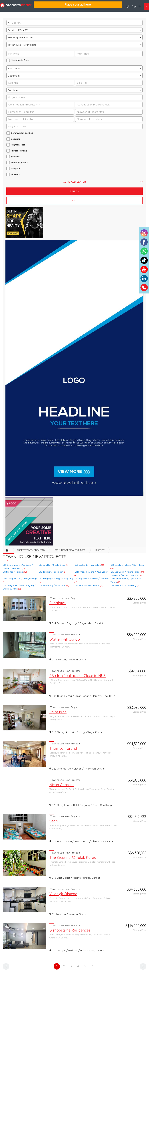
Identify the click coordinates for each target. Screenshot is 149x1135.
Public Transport (19, 162)
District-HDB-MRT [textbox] (17, 30)
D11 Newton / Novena (15, 572)
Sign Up (136, 6)
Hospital (15, 168)
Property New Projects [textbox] (20, 37)
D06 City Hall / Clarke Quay (53, 565)
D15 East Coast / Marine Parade (127, 572)
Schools (15, 156)
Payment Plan (18, 144)
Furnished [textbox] (13, 90)
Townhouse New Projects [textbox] (22, 44)
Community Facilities (22, 132)
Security (15, 138)
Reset (74, 200)
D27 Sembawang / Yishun (88, 585)
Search (74, 191)
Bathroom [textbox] (14, 75)
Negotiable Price (20, 60)
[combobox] (74, 30)
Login (127, 6)
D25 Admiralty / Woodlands (54, 585)
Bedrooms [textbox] (14, 68)
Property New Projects (31, 550)
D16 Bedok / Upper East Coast (126, 575)
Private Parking (19, 150)
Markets (15, 174)
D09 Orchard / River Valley (89, 565)
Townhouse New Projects (70, 550)
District (99, 550)
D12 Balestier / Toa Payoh (52, 572)
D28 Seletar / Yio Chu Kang (124, 585)
